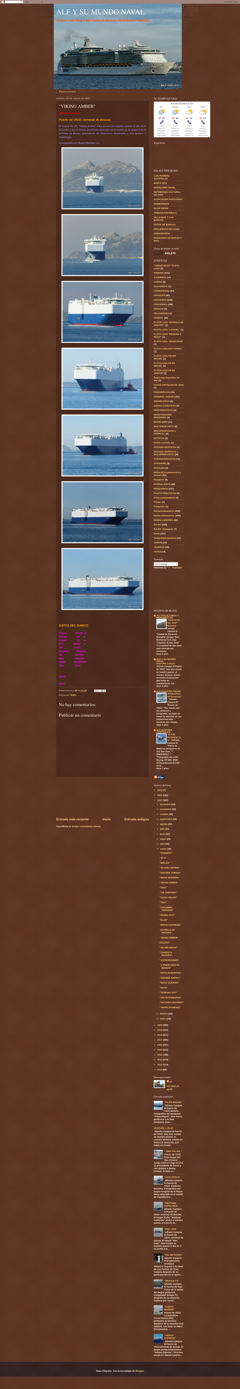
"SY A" (163, 858)
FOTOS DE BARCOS (165, 224)
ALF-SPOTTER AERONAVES (164, 731)
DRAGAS (159, 309)
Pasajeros (159, 479)
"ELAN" (164, 920)
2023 (160, 790)
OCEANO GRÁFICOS (165, 447)
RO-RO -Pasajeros (163, 529)
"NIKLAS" (165, 863)
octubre (164, 814)
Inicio (106, 819)
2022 (160, 795)
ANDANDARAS (162, 233)
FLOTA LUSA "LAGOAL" (167, 329)
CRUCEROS (160, 300)
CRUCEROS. (160, 304)
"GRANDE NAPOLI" (170, 977)
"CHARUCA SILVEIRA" (166, 953)
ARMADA (159, 272)
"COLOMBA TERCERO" (167, 908)
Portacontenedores (164, 511)
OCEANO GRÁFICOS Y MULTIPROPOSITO (166, 453)
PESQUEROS (161, 488)
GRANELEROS (162, 401)
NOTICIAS (159, 438)
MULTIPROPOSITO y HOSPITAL (165, 432)
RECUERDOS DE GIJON (167, 229)
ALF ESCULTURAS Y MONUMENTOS (167, 616)
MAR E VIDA (160, 183)
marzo (163, 849)
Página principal (67, 91)
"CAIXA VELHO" (168, 897)
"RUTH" (164, 987)
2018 (160, 1035)
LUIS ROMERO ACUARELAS (162, 177)
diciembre (165, 804)
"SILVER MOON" (168, 947)
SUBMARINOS (161, 203)
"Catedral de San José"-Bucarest (173, 623)
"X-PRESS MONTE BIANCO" (169, 966)
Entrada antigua (136, 819)
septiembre (166, 819)
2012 (160, 1064)
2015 (160, 1049)
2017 (160, 1039)
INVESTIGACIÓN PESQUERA (163, 416)
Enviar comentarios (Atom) (86, 826)
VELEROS (159, 547)
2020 (160, 1025)
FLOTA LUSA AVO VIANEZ (168, 348)
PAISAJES (159, 468)
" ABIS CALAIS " (173, 1151)
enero (163, 1018)
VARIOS (158, 542)
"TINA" (163, 887)
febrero (164, 1013)
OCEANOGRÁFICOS (165, 459)
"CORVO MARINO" (169, 1308)
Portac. (157, 502)
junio (163, 834)
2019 (160, 1030)
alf (170, 1081)
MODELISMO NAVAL (165, 187)
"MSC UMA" (170, 1229)
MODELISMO (161, 422)
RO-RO (157, 524)
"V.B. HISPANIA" (168, 892)
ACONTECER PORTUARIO (168, 199)
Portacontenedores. (164, 515)
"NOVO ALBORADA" (171, 972)
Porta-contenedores (164, 497)
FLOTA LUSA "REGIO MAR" (169, 341)
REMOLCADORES (163, 520)
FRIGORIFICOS (162, 392)
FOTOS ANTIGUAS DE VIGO (169, 385)
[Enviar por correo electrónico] (95, 691)
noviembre (166, 809)
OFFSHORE (160, 463)
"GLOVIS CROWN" (170, 867)
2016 (160, 1044)
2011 (160, 1069)
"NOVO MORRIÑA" (170, 877)
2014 (160, 1054)
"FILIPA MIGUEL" (173, 1102)
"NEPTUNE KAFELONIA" (171, 1204)
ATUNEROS (160, 277)
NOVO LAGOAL (162, 442)
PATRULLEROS (162, 484)
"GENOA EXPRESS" (170, 1336)
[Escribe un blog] (97, 691)
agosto (164, 824)
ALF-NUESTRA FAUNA (168, 691)
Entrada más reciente (72, 819)
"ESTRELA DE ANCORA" (167, 931)
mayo (163, 839)
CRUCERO (159, 295)
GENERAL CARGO (164, 396)
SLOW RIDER (161, 208)
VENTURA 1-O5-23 (165, 663)
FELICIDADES (161, 313)
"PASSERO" (166, 853)
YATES (157, 551)
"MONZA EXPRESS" (170, 925)
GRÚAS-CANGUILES (165, 405)
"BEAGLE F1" (171, 1280)
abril (162, 844)
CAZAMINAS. (161, 286)
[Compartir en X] (100, 691)
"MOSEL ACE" (167, 915)
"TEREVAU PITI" (168, 992)
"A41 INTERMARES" (170, 997)
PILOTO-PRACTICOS (165, 493)
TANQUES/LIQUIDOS (165, 538)
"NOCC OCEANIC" (169, 982)
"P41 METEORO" (173, 1255)
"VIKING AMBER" (169, 882)
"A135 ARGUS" (172, 1177)
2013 (160, 1059)
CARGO (158, 282)
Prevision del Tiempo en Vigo (182, 103)
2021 (160, 800)
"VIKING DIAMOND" (170, 1007)
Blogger (139, 1371)
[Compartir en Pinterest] (105, 691)
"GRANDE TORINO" (170, 872)
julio (162, 829)
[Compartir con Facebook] (102, 691)
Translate (177, 567)
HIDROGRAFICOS (163, 410)
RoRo (73, 695)
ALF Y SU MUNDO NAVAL (100, 12)
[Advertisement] (102, 796)
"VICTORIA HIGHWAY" (172, 1002)
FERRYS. (158, 318)
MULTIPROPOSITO (164, 426)
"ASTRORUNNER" (169, 960)
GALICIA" (165, 942)
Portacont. (159, 506)
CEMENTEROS (162, 291)
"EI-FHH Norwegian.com (174, 737)
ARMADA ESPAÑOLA (165, 212)
